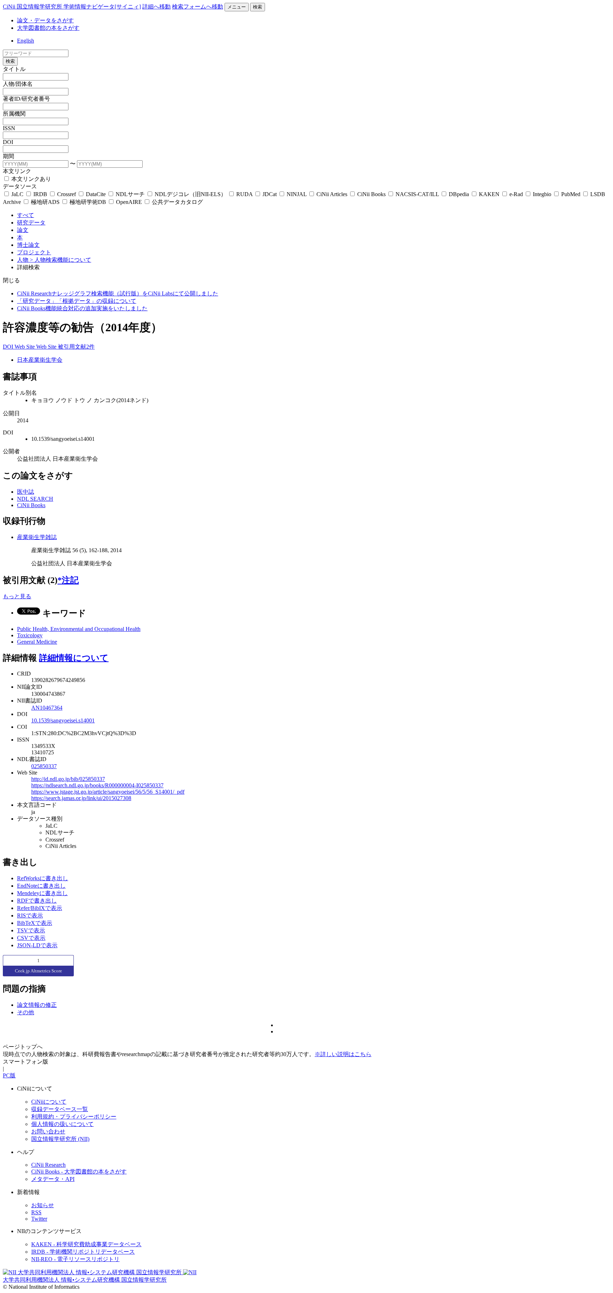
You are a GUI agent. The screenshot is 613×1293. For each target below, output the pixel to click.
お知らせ (42, 1205)
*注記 (68, 580)
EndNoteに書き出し (41, 886)
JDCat (269, 194)
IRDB (40, 194)
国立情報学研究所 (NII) (60, 1139)
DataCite (95, 194)
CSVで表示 (31, 938)
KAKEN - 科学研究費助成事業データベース (86, 1244)
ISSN (9, 128)
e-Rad (516, 194)
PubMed (571, 194)
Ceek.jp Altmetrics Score (38, 970)
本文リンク (17, 171)
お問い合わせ (48, 1131)
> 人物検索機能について (60, 260)
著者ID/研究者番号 (26, 99)
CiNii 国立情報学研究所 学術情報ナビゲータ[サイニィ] (72, 7)
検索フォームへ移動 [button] (197, 7)
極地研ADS (45, 202)
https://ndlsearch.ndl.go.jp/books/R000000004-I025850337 (97, 785)
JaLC (17, 194)
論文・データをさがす (45, 20)
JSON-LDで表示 (37, 945)
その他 (25, 1012)
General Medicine (37, 642)
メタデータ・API (52, 1179)
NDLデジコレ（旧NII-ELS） (190, 194)
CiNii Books (371, 194)
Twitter (39, 1219)
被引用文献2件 (76, 347)
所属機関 (14, 114)
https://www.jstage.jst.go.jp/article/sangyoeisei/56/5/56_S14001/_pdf (107, 792)
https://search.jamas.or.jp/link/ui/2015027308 (81, 798)
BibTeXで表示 (34, 923)
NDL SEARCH (35, 499)
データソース (20, 186)
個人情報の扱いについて (62, 1124)
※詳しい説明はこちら (343, 1054)
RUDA (244, 194)
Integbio (542, 194)
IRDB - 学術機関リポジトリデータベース (83, 1252)
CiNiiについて (48, 1102)
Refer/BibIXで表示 (39, 908)
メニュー (236, 7)
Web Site (25, 347)
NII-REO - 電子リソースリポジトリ (75, 1259)
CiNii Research (48, 1165)
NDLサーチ (130, 194)
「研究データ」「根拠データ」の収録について (76, 301)
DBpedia (458, 194)
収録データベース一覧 (59, 1109)
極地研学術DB (87, 202)
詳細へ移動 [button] (156, 7)
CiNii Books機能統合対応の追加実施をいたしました (82, 308)
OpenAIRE (129, 202)
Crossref (66, 194)
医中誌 (25, 492)
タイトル (14, 69)
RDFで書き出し (37, 901)
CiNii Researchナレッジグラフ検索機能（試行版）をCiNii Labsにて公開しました (117, 293)
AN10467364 (46, 708)
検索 (257, 7)
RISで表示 (30, 915)
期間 (8, 156)
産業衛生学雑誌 (37, 537)
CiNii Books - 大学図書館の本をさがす (79, 1172)
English (25, 41)
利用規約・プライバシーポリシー (73, 1117)
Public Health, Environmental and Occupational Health (78, 629)
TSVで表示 (31, 930)
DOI (8, 142)
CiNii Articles (332, 194)
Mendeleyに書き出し (42, 893)
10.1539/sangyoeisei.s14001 (63, 720)
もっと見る (17, 596)
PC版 (9, 1075)
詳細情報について (74, 657)
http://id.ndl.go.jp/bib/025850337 (68, 779)
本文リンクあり (30, 179)
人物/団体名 (18, 84)
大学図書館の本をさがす (48, 28)
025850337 (44, 766)
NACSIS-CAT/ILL (417, 194)
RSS (36, 1212)
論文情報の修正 (37, 1005)
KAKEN (489, 194)
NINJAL (296, 194)
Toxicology (30, 635)
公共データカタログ (176, 202)
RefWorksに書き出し (42, 878)
